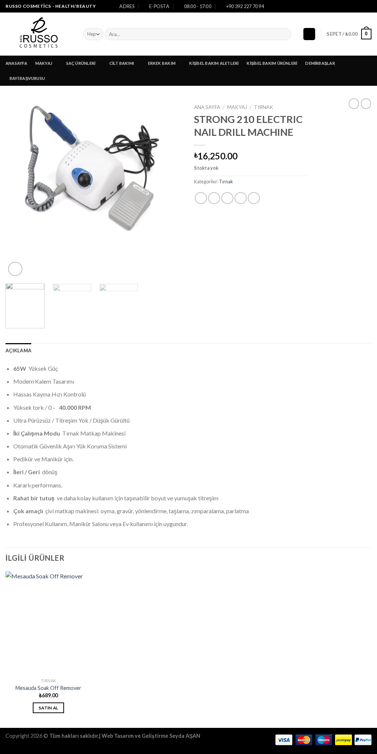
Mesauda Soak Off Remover (48, 688)
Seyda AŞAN (184, 736)
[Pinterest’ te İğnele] (241, 198)
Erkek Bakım (162, 63)
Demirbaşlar (320, 63)
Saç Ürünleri (81, 63)
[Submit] (284, 34)
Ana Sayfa (207, 107)
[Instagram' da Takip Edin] (361, 6)
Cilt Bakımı (121, 63)
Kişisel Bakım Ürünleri (272, 63)
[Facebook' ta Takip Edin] (354, 6)
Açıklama (18, 350)
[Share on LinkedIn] (254, 198)
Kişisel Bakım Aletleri (214, 63)
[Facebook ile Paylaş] (201, 198)
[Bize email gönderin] (368, 6)
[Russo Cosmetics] (39, 34)
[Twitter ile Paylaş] (214, 198)
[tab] (18, 350)
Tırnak (263, 107)
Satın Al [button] (49, 707)
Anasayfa (16, 63)
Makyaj (43, 63)
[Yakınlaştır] (15, 269)
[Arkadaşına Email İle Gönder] (227, 198)
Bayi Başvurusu (27, 78)
